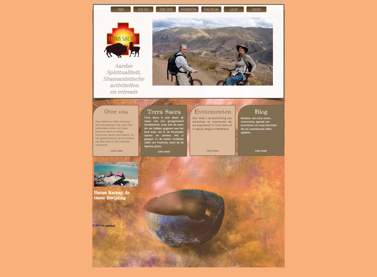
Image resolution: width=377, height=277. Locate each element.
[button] (224, 52)
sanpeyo (110, 225)
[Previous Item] (100, 174)
